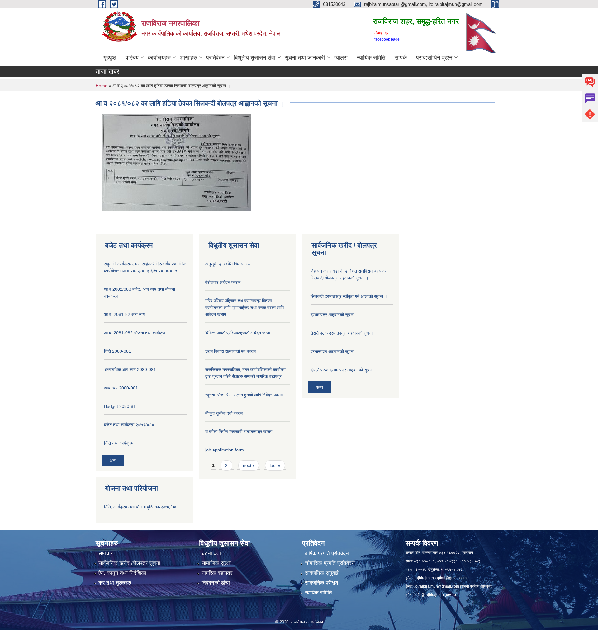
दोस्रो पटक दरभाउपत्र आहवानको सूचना (342, 369)
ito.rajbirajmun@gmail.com (436, 586)
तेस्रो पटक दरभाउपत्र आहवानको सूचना (342, 333)
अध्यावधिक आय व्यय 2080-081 (130, 369)
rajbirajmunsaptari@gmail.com (441, 578)
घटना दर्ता (211, 553)
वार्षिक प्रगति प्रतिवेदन (327, 553)
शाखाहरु (188, 58)
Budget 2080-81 (120, 406)
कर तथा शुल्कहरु (114, 583)
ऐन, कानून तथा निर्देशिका (122, 573)
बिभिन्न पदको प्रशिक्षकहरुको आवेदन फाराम (238, 332)
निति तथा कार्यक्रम (118, 443)
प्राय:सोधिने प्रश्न (434, 58)
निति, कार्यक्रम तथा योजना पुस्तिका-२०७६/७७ (140, 506)
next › (248, 465)
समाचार (105, 553)
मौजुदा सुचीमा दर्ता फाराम (224, 413)
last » (275, 465)
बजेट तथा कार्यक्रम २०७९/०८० (129, 424)
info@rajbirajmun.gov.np (435, 595)
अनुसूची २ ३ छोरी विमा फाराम (227, 263)
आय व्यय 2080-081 (121, 387)
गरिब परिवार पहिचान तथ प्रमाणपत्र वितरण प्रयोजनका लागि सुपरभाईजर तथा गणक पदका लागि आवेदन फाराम (244, 307)
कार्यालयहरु (159, 58)
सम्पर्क (401, 58)
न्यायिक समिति (371, 58)
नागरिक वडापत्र (217, 573)
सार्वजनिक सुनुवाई (322, 573)
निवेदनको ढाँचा (216, 583)
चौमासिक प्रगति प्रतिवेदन (330, 563)
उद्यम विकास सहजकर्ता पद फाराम (230, 351)
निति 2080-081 (117, 351)
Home (101, 85)
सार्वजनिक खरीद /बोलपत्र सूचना (129, 563)
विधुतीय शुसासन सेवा (254, 58)
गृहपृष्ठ (109, 58)
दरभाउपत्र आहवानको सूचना (332, 314)
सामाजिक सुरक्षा (216, 563)
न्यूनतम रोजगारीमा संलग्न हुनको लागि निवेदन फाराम (244, 394)
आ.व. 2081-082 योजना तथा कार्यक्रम (135, 332)
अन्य (113, 460)
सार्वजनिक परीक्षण (321, 583)
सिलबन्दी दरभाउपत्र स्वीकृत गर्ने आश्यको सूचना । (349, 296)
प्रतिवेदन (215, 58)
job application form (224, 449)
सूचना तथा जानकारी (305, 58)
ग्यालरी (341, 58)
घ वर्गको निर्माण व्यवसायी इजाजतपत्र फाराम (238, 431)
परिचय (132, 58)
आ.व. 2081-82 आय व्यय (124, 314)
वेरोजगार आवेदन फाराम (222, 282)
